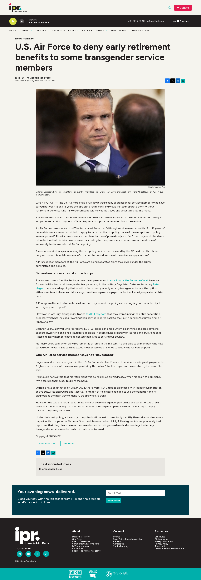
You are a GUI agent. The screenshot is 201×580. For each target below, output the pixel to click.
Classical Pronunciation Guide (169, 548)
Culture (41, 30)
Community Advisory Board (85, 543)
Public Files (77, 548)
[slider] (26, 21)
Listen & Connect (93, 30)
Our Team (77, 539)
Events (116, 536)
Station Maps (161, 539)
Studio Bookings (121, 546)
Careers (117, 541)
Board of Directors (81, 541)
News (12, 30)
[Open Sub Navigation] (18, 30)
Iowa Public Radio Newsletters (128, 539)
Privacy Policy (161, 543)
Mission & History (80, 536)
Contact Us (118, 543)
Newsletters (140, 30)
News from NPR (24, 38)
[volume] (21, 21)
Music (25, 30)
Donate (184, 7)
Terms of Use (161, 546)
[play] (13, 21)
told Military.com (96, 314)
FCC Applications (80, 546)
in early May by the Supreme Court (127, 280)
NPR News (69, 443)
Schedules (160, 536)
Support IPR (118, 30)
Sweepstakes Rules (164, 541)
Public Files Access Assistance (87, 550)
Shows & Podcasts (64, 30)
